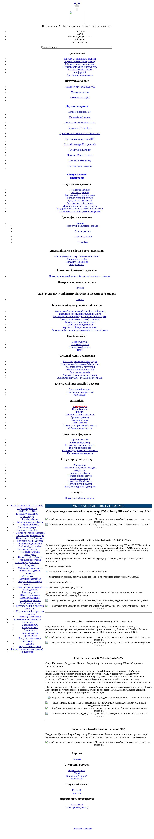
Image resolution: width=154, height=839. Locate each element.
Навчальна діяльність (27, 530)
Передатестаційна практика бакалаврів (30, 607)
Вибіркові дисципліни (30, 546)
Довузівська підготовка (80, 200)
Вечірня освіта (76, 264)
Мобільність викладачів (30, 568)
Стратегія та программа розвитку (80, 425)
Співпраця (27, 622)
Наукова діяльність (27, 549)
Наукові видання (77, 106)
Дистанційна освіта (77, 259)
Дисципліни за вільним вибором (80, 206)
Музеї (77, 773)
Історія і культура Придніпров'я (80, 144)
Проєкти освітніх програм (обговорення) (80, 211)
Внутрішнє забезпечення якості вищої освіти (80, 208)
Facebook (77, 790)
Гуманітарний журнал (80, 149)
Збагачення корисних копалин (79, 122)
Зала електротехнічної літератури (80, 361)
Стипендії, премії (83, 236)
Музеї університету (80, 478)
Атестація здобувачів (30, 616)
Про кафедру (27, 516)
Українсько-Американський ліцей (80, 327)
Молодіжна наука (80, 92)
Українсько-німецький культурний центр (80, 314)
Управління (80, 465)
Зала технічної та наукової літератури (80, 364)
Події (80, 350)
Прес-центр (77, 804)
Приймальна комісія (80, 189)
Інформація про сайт (83, 829)
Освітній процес (79, 420)
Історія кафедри (30, 519)
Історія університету (79, 442)
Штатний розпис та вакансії (80, 414)
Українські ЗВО (30, 624)
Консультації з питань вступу (80, 195)
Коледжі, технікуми (80, 473)
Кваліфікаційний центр (80, 481)
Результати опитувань (30, 646)
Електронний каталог (80, 389)
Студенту (27, 584)
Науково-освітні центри (80, 69)
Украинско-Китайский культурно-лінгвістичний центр (80, 330)
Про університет (79, 439)
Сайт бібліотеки (80, 341)
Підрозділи (80, 470)
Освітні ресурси (83, 231)
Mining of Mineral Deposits (80, 155)
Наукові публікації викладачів (30, 553)
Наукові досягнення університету (80, 67)
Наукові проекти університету (79, 61)
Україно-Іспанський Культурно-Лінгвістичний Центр (80, 316)
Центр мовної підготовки (80, 324)
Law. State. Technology (80, 160)
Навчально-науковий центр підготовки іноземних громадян (79, 276)
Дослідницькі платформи (80, 75)
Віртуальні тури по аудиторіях (79, 486)
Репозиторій (80, 394)
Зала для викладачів (80, 372)
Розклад (77, 759)
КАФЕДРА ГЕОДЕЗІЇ (27, 514)
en (79, 2)
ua (75, 2)
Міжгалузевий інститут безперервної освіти (76, 256)
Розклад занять (30, 589)
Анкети (30, 643)
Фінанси (79, 412)
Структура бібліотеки (80, 347)
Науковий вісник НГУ (79, 112)
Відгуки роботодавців (30, 638)
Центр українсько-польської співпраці (79, 319)
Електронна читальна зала (79, 392)
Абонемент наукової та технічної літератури (80, 377)
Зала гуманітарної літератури (80, 367)
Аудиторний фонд (30, 524)
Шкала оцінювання (30, 595)
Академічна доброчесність (27, 619)
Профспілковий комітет (80, 484)
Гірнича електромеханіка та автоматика (80, 133)
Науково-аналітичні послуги (79, 498)
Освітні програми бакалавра (30, 532)
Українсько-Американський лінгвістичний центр (80, 311)
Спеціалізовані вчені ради (77, 176)
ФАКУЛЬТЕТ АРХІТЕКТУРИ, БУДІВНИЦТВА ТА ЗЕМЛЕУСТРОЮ (27, 508)
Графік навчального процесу (30, 587)
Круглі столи (30, 635)
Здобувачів (30, 565)
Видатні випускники (80, 447)
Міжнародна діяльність (27, 562)
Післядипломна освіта (77, 261)
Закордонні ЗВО (30, 627)
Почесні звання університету (80, 445)
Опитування (27, 641)
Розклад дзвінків (30, 592)
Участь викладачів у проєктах (30, 572)
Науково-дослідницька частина (80, 58)
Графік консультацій (30, 597)
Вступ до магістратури (30, 581)
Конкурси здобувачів (30, 560)
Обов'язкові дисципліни (30, 543)
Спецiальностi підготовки (80, 203)
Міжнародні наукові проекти (80, 64)
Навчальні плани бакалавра (30, 538)
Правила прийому (80, 192)
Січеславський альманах (79, 166)
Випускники (27, 652)
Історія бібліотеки (80, 344)
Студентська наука (79, 97)
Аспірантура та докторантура (80, 86)
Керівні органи (80, 409)
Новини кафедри (27, 527)
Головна (80, 287)
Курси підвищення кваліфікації (27, 649)
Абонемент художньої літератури (80, 375)
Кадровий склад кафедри (30, 522)
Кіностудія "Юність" (76, 776)
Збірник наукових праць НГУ (80, 139)
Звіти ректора (80, 422)
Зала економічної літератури (79, 369)
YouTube (76, 793)
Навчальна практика (30, 600)
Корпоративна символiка (80, 453)
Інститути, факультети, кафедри (83, 226)
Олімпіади (83, 242)
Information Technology (79, 128)
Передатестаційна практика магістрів (30, 612)
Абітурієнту (27, 576)
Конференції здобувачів (30, 557)
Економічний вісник (79, 117)
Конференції (80, 72)
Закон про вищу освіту (77, 807)
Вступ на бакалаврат (30, 578)
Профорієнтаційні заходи (80, 198)
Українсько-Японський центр (80, 322)
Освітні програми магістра (30, 535)
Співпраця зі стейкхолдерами (30, 631)
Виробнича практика (30, 603)
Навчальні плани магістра (30, 541)
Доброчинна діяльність (80, 428)
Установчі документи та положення (80, 450)
